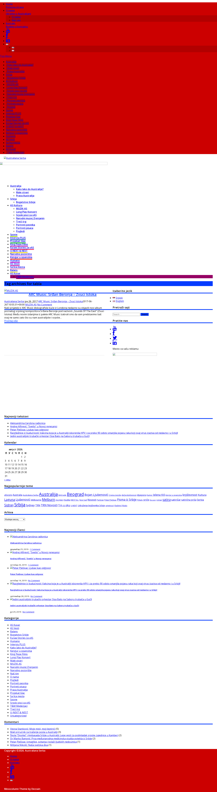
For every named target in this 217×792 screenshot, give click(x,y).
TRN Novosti (49, 505)
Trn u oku (64, 505)
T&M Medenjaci (15, 152)
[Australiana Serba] (15, 158)
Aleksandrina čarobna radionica (27, 423)
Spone (9, 110)
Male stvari (13, 68)
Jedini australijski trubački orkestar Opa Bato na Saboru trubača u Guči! (49, 436)
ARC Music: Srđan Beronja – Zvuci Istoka (63, 294)
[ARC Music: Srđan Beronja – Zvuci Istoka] (11, 290)
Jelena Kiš (159, 495)
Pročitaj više (11, 320)
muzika (66, 499)
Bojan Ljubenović (96, 495)
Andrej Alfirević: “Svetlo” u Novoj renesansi (33, 426)
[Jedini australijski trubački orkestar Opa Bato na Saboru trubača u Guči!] (51, 599)
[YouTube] (8, 31)
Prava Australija (16, 71)
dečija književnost (128, 495)
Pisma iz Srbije (127, 500)
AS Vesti (10, 139)
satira (167, 499)
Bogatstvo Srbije (16, 78)
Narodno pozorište (16, 129)
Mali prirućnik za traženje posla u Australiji (34, 732)
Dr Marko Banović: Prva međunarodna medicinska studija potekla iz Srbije (51, 738)
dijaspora (141, 494)
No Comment (44, 304)
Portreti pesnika (16, 100)
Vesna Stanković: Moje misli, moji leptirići (32, 728)
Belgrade (62, 495)
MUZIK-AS (12, 84)
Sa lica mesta (13, 142)
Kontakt (17, 25)
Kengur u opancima (17, 133)
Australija (11, 61)
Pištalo (140, 500)
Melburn (48, 499)
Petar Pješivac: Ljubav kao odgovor (29, 429)
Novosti (92, 499)
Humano (11, 136)
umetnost (110, 505)
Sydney (30, 505)
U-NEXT (74, 505)
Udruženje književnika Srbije (91, 505)
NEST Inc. (75, 500)
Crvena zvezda (115, 495)
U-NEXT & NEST (15, 126)
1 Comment (35, 549)
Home (15, 5)
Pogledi (11, 107)
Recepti (153, 500)
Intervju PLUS (13, 113)
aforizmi (8, 495)
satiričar (176, 499)
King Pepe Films (14, 120)
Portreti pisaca (15, 103)
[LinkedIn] (8, 40)
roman (159, 500)
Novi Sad (83, 500)
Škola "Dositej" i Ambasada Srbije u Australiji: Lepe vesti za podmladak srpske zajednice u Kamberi (64, 735)
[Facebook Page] (114, 333)
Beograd (75, 494)
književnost (189, 495)
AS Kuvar (11, 149)
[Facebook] (7, 36)
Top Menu (6, 56)
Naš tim (16, 20)
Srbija (9, 74)
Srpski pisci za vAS (17, 91)
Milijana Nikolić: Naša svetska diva (29, 745)
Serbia (200, 499)
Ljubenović (23, 500)
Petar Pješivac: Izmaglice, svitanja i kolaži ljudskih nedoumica (43, 741)
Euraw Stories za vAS (17, 123)
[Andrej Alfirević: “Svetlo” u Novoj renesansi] (34, 552)
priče (146, 499)
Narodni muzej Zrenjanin (21, 94)
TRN (37, 505)
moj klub (59, 500)
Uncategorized (18, 715)
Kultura (202, 495)
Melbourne (36, 499)
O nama (18, 12)
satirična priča (188, 499)
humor (149, 495)
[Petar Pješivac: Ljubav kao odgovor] (30, 568)
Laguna (9, 499)
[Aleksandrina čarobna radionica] (29, 536)
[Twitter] (115, 338)
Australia (17, 495)
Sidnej (9, 505)
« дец (7, 479)
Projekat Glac (13, 116)
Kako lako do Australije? (20, 65)
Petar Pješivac (110, 500)
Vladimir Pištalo (120, 505)
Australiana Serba (14, 301)
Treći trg (12, 97)
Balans (9, 146)
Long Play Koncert (17, 87)
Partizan (100, 500)
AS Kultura (12, 81)
